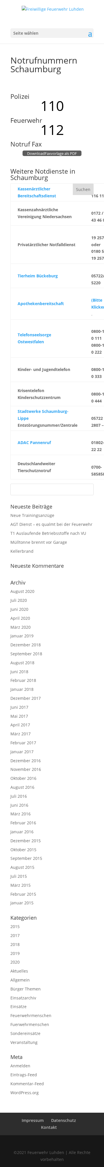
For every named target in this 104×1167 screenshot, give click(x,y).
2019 (15, 953)
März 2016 (20, 814)
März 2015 (20, 885)
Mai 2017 (19, 716)
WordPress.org (24, 1092)
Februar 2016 (23, 822)
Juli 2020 (18, 600)
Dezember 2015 (25, 840)
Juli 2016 (18, 796)
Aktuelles (19, 971)
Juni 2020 (19, 609)
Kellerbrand (22, 551)
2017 (15, 935)
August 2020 (22, 591)
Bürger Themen (25, 989)
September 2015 (26, 858)
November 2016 (25, 769)
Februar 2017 (23, 742)
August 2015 (22, 867)
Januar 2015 (22, 903)
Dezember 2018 (25, 644)
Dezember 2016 (25, 760)
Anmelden (20, 1065)
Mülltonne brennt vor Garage (38, 542)
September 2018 (26, 653)
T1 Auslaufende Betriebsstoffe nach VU (48, 533)
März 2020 (20, 627)
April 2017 (20, 725)
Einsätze (18, 1006)
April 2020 (20, 618)
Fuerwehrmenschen (29, 1024)
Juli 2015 (18, 876)
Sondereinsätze (25, 1033)
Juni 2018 (19, 671)
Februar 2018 (23, 680)
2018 (15, 944)
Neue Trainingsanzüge (32, 515)
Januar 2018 (22, 689)
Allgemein (20, 980)
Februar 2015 (23, 894)
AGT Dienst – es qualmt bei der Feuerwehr (51, 524)
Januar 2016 (22, 831)
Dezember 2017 (25, 698)
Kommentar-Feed (27, 1083)
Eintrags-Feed (23, 1074)
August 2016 (22, 787)
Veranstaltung (24, 1042)
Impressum (33, 1120)
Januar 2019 (22, 636)
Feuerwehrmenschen (30, 1015)
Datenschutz (63, 1120)
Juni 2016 (19, 805)
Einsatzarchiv (23, 998)
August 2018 (22, 662)
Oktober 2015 (23, 849)
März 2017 (20, 733)
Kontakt (49, 1127)
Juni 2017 (19, 707)
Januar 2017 (22, 751)
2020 (15, 962)
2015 (15, 926)
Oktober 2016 (23, 778)
